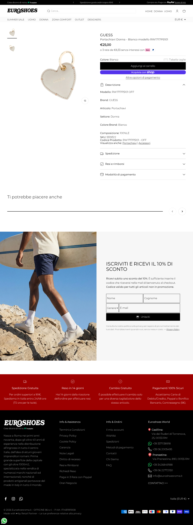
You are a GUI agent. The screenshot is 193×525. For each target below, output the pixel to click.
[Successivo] (120, 2)
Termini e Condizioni (72, 429)
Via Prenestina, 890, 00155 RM (171, 458)
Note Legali (66, 453)
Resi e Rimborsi (69, 465)
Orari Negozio (68, 482)
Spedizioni (112, 441)
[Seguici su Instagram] (13, 499)
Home (149, 11)
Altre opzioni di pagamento (143, 77)
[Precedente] (73, 2)
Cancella (130, 10)
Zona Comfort (61, 20)
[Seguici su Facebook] (6, 499)
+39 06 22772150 (163, 470)
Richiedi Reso (67, 471)
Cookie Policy (67, 441)
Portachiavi (129, 143)
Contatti (111, 453)
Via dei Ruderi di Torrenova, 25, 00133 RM (169, 435)
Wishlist (111, 435)
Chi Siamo (112, 459)
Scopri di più (180, 2)
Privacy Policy (172, 329)
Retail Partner (29, 513)
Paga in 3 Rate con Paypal (75, 477)
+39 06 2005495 (162, 449)
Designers (94, 19)
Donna (158, 11)
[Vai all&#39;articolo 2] (12, 47)
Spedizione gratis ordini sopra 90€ (96, 2)
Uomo (168, 11)
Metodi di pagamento (120, 447)
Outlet (79, 20)
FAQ (109, 465)
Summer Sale (15, 20)
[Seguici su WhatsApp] (21, 499)
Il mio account (115, 429)
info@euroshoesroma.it (167, 475)
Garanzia (64, 447)
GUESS (106, 35)
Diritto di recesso (70, 459)
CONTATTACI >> (158, 483)
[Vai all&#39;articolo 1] (12, 31)
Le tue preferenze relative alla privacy (60, 513)
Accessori (144, 143)
